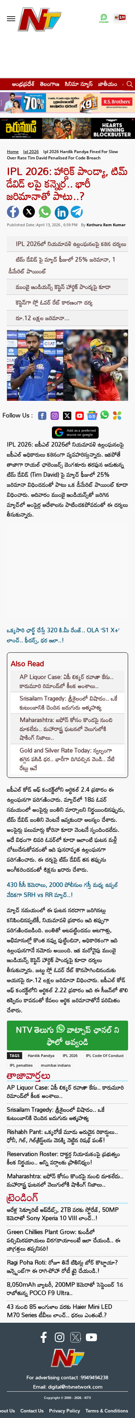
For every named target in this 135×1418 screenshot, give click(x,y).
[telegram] (77, 213)
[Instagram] (55, 418)
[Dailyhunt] (117, 417)
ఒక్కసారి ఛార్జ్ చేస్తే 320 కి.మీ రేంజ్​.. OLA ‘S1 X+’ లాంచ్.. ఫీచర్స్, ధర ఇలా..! (63, 635)
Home (13, 152)
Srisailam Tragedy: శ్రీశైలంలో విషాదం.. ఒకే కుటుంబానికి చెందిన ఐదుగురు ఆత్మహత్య (68, 703)
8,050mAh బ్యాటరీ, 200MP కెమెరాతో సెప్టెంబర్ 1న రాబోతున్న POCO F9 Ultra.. (65, 1288)
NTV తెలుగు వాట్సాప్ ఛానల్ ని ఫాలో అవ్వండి (67, 1035)
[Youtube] (79, 418)
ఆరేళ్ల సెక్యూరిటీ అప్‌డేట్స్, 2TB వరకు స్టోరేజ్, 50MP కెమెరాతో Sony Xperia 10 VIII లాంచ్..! (63, 1214)
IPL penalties (21, 1065)
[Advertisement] (67, 568)
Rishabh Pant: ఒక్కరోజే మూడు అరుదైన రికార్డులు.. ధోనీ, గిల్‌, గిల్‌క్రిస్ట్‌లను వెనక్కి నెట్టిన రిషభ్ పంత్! (62, 1136)
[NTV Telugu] (39, 19)
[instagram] (59, 1339)
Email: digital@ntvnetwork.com (67, 1386)
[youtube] (91, 1339)
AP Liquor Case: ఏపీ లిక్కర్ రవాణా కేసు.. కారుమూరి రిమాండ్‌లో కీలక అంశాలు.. (67, 681)
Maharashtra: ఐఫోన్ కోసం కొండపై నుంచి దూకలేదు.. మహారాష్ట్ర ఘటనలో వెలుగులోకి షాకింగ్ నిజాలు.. (66, 728)
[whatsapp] (46, 213)
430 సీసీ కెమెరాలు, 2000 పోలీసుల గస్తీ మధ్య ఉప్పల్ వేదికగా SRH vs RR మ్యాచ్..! (62, 889)
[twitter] (30, 213)
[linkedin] (62, 213)
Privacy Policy (64, 1410)
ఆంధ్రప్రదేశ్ (23, 83)
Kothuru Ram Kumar (106, 224)
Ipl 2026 (31, 152)
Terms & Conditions (107, 1410)
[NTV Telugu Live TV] (120, 19)
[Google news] (92, 417)
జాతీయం (107, 83)
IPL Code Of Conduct (105, 1055)
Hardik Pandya (41, 1055)
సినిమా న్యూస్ (79, 83)
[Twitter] (67, 418)
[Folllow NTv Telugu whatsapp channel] (104, 19)
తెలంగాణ (50, 83)
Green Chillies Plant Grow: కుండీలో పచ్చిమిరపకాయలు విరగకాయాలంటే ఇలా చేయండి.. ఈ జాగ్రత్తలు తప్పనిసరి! (63, 1240)
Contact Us (32, 1410)
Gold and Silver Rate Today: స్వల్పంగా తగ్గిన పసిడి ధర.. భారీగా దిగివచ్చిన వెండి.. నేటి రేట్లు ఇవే (67, 759)
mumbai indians (56, 1065)
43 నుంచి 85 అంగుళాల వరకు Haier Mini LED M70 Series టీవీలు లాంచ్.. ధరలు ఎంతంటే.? (59, 1311)
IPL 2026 (70, 1055)
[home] (4, 83)
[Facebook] (42, 418)
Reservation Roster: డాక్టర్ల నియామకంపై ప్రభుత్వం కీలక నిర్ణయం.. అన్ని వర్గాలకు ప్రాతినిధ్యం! (63, 1158)
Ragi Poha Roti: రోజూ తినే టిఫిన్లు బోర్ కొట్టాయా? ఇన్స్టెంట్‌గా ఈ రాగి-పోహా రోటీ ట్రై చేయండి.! (62, 1266)
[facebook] (14, 213)
